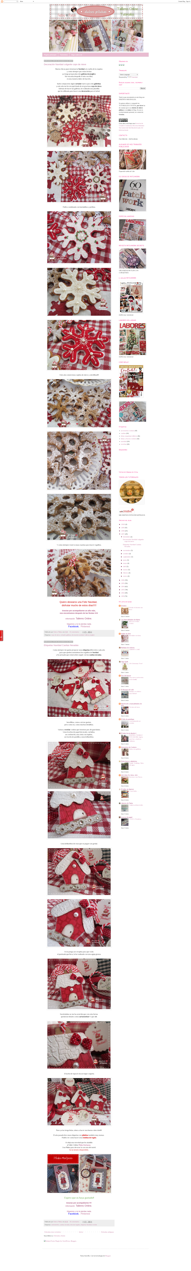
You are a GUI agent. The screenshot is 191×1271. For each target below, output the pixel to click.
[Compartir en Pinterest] (91, 632)
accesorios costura (127, 431)
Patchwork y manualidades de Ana (131, 704)
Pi (82, 626)
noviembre (127, 550)
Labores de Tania (127, 803)
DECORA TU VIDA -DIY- (129, 775)
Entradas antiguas (107, 1232)
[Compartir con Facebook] (89, 632)
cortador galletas (65, 635)
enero (125, 576)
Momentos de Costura (128, 747)
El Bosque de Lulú (127, 690)
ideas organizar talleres (129, 436)
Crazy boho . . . (134, 791)
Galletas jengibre (89, 635)
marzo (125, 570)
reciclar (94, 1224)
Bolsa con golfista (135, 749)
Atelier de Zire (126, 634)
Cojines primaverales (136, 805)
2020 (123, 524)
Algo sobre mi (76, 55)
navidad (123, 441)
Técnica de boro (134, 707)
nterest (86, 626)
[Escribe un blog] (85, 632)
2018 (123, 531)
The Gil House (126, 676)
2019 (123, 528)
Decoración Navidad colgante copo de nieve (65, 64)
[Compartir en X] (87, 632)
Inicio (81, 1232)
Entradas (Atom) (59, 1236)
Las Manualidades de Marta (130, 620)
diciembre (126, 537)
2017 (123, 534)
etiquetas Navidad (86, 1224)
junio (125, 560)
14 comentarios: (75, 632)
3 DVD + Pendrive (135, 819)
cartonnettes (55, 1224)
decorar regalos (75, 1224)
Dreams (123, 606)
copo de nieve (55, 635)
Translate (134, 77)
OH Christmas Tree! (135, 663)
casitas (123, 433)
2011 (122, 596)
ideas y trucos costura (128, 439)
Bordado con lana (135, 635)
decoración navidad (78, 635)
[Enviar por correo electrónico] (83, 632)
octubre (126, 554)
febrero (126, 573)
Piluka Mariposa (84, 1145)
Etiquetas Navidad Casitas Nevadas (61, 645)
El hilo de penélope (127, 719)
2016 (123, 580)
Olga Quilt (124, 662)
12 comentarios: (75, 1222)
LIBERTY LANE (134, 649)
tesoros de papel (126, 817)
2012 (123, 593)
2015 (123, 583)
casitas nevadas (65, 1224)
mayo (125, 563)
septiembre (127, 557)
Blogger (108, 1256)
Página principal (50, 55)
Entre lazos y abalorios (129, 761)
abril (125, 566)
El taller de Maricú (127, 789)
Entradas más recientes (52, 1232)
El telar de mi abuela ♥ (128, 733)
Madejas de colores (127, 648)
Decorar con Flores (135, 777)
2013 (123, 590)
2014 (123, 586)
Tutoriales (64, 55)
